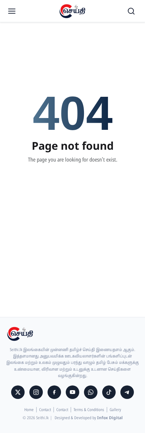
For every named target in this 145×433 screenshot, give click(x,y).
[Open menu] (12, 11)
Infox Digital (110, 418)
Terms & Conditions (89, 410)
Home (29, 410)
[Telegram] (127, 392)
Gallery (115, 410)
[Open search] (131, 11)
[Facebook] (54, 392)
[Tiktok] (109, 392)
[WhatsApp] (90, 392)
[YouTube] (72, 392)
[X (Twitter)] (18, 392)
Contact (45, 410)
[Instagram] (36, 392)
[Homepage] (72, 11)
